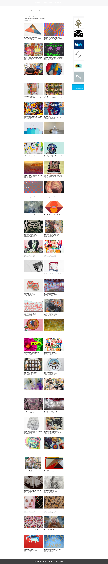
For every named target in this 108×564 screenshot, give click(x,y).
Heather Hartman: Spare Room (50, 332)
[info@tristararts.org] (88, 2)
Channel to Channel (27, 137)
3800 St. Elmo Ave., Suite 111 (39, 18)
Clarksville (47, 10)
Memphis (31, 10)
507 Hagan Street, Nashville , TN (57, 215)
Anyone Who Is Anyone (49, 490)
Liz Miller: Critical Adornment (30, 96)
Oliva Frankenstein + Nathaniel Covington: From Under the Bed (57, 57)
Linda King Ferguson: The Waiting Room (53, 214)
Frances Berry (47, 254)
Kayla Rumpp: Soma (28, 135)
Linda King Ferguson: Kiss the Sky (31, 37)
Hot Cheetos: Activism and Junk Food (52, 273)
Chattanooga (62, 10)
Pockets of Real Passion (49, 293)
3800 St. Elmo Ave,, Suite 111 (36, 58)
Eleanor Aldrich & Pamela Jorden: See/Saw (53, 76)
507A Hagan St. (33, 196)
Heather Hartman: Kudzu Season (30, 214)
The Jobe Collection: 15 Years (50, 313)
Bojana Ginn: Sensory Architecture (31, 391)
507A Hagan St (33, 215)
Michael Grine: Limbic (28, 549)
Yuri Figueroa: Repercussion (30, 155)
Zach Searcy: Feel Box (28, 470)
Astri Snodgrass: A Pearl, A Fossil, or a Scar (33, 431)
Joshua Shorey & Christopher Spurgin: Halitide (34, 490)
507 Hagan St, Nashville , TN (57, 176)
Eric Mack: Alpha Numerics (50, 391)
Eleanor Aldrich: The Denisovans (51, 529)
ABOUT (50, 2)
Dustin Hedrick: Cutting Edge (30, 313)
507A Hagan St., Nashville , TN (57, 432)
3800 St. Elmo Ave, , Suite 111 (57, 38)
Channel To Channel (27, 38)
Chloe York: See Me (28, 411)
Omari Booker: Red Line (29, 332)
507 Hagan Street (34, 235)
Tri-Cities (77, 10)
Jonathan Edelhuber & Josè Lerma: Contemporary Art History (57, 175)
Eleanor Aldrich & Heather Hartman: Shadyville (54, 451)
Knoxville (70, 10)
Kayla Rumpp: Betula (28, 293)
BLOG (61, 2)
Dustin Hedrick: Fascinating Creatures (52, 549)
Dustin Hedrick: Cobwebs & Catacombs (52, 411)
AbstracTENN (47, 135)
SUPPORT (56, 2)
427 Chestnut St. (34, 550)
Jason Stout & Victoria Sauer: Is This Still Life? (34, 116)
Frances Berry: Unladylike (49, 352)
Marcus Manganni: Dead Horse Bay (31, 352)
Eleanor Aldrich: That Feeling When (52, 234)
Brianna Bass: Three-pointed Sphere (52, 37)
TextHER (46, 96)
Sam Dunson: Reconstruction (30, 76)
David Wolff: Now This (49, 510)
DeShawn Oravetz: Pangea (29, 273)
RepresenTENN (47, 116)
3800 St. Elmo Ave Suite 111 (57, 117)
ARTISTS (45, 2)
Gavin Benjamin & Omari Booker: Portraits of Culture (55, 155)
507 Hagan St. (33, 137)
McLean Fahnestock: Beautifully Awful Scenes (33, 175)
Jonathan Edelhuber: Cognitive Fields (32, 529)
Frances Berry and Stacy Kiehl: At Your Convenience (35, 254)
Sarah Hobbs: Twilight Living (30, 234)
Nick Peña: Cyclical (48, 372)
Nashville (54, 10)
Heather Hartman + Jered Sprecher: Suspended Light (35, 57)
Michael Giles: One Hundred (50, 470)
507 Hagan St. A (34, 314)
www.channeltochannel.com (29, 18)
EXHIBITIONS (38, 2)
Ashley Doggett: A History (29, 510)
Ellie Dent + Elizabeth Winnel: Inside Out (53, 195)
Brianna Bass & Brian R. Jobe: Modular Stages (33, 195)
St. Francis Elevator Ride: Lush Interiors (32, 451)
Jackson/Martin (39, 10)
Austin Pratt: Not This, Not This (51, 431)
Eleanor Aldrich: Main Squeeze (30, 372)
